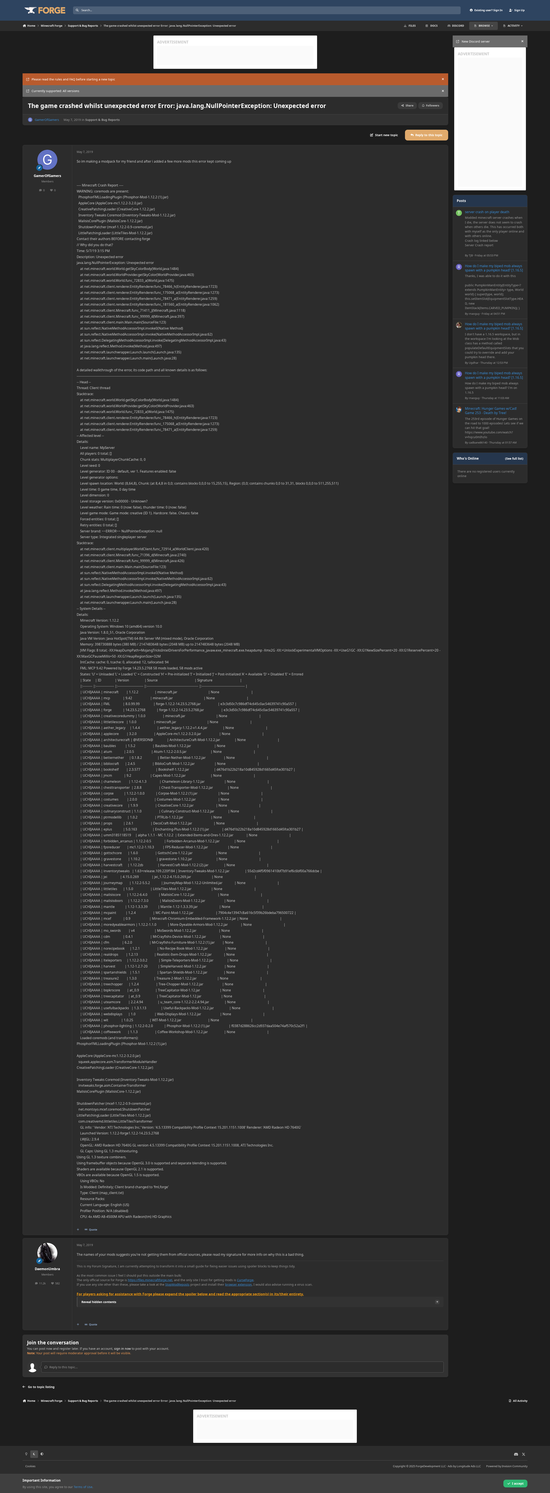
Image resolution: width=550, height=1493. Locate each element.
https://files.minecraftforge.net (150, 1280)
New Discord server (476, 41)
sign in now (122, 1349)
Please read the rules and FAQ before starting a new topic (73, 79)
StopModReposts (177, 1284)
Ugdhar (473, 363)
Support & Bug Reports (102, 120)
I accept (518, 1483)
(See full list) (514, 458)
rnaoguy (474, 314)
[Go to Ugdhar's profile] (459, 325)
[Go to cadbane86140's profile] (459, 410)
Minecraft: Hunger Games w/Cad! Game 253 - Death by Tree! (491, 410)
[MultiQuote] (78, 1229)
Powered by (506, 1466)
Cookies (30, 1466)
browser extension (238, 1284)
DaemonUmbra (47, 1269)
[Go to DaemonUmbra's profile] (47, 1253)
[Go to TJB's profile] (459, 213)
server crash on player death (487, 212)
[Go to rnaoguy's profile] (459, 267)
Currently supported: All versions (55, 91)
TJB (471, 255)
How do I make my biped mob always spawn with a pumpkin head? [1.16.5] (494, 268)
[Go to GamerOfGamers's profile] (30, 119)
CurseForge (245, 1280)
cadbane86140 (478, 442)
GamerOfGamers (47, 120)
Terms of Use (83, 1487)
